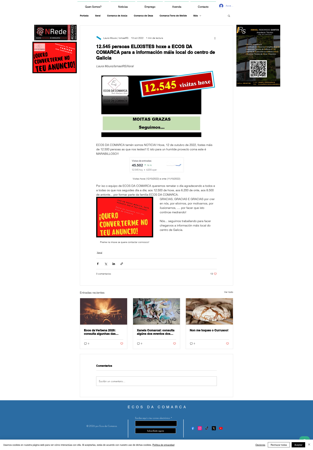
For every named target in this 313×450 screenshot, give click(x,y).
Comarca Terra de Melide (173, 15)
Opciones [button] (260, 444)
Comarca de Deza (143, 15)
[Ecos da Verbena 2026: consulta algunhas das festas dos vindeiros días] (103, 311)
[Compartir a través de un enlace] (121, 263)
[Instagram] (200, 428)
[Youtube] (221, 428)
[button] (229, 15)
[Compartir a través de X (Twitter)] (105, 263)
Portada (84, 15)
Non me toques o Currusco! (209, 330)
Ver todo (228, 292)
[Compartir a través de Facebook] (97, 263)
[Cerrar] (309, 444)
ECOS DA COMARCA (157, 407)
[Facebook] (193, 428)
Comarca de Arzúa (117, 15)
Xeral (98, 15)
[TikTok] (207, 428)
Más (195, 15)
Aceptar (298, 444)
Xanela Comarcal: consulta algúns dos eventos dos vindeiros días (155, 332)
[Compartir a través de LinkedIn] (113, 263)
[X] (214, 428)
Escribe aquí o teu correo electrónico (152, 418)
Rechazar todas (279, 444)
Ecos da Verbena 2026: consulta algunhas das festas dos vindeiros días (101, 332)
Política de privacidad (163, 444)
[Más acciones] (215, 38)
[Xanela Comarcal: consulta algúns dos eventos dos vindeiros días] (156, 311)
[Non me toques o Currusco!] (209, 311)
